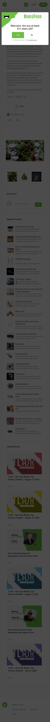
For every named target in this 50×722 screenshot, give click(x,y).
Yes (18, 35)
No (32, 35)
